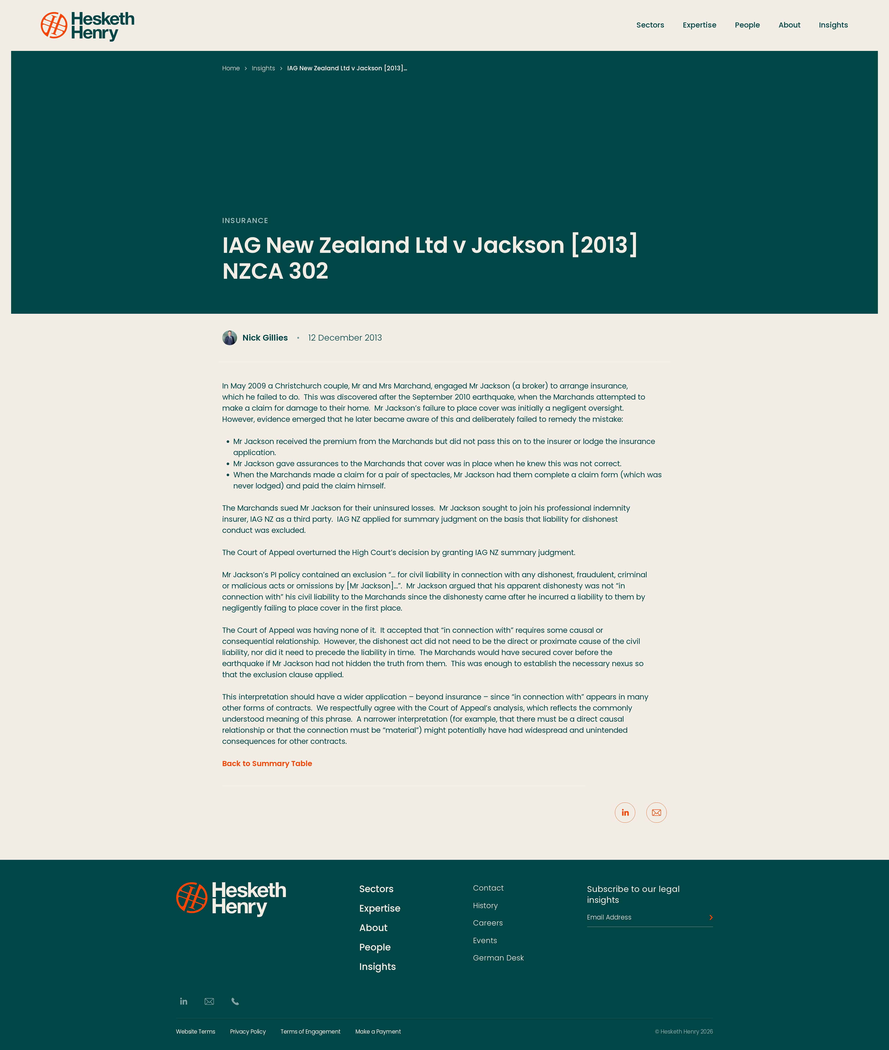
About (790, 25)
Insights (833, 25)
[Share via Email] (656, 812)
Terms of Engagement (311, 1031)
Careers (488, 923)
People (747, 25)
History (485, 905)
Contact (488, 888)
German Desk (498, 958)
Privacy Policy (248, 1031)
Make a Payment (378, 1031)
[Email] (209, 1001)
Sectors (650, 25)
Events (485, 940)
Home (231, 68)
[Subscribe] (708, 917)
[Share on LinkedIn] (625, 812)
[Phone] (235, 1001)
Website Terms (195, 1031)
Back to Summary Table (267, 763)
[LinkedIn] (183, 1001)
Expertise (700, 25)
